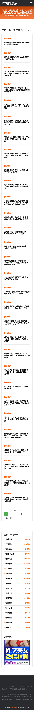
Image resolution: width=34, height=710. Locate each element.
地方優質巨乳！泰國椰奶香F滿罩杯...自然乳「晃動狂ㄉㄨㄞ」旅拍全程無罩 (17, 73)
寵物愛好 (18, 603)
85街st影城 (26, 686)
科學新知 (18, 583)
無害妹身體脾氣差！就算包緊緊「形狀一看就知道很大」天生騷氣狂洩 (16, 155)
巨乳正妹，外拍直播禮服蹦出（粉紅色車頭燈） (15, 247)
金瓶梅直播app (22, 689)
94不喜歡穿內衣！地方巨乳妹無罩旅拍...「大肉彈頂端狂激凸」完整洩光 (17, 483)
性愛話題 (18, 559)
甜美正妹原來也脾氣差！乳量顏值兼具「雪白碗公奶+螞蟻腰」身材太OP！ (16, 122)
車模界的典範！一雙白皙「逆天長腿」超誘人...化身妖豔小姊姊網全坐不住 (17, 90)
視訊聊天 (18, 623)
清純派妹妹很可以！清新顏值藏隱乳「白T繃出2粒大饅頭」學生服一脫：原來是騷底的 (16, 435)
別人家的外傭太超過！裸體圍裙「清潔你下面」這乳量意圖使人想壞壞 (16, 372)
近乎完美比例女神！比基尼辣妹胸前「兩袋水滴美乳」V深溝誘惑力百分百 (16, 403)
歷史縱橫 (18, 578)
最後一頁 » (9, 518)
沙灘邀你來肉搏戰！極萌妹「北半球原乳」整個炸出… (16, 171)
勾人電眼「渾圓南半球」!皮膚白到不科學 (16, 387)
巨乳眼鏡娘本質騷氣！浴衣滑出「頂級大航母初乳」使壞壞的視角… (16, 186)
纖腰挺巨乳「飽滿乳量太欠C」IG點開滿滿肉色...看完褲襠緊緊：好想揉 (17, 355)
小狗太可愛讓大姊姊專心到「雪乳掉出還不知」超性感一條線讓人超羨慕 (16, 499)
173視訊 (19, 686)
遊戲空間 (18, 593)
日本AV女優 (18, 554)
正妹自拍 (18, 549)
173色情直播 (13, 689)
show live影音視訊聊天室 (21, 696)
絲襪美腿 (18, 539)
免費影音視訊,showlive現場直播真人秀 (17, 694)
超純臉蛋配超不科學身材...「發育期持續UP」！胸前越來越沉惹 (17, 307)
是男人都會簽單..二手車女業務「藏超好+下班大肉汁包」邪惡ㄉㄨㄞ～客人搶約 (16, 323)
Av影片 (18, 627)
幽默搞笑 (18, 573)
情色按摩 (12, 686)
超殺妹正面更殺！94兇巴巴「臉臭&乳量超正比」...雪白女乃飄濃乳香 (16, 106)
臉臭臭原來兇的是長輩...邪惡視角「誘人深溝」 (17, 58)
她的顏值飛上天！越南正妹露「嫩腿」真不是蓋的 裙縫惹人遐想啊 (16, 339)
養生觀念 (18, 613)
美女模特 (8, 38)
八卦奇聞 (18, 569)
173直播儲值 (17, 699)
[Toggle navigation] (31, 2)
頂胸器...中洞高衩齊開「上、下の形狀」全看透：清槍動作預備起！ (17, 139)
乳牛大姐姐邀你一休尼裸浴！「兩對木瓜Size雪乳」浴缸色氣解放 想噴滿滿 (16, 262)
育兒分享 (18, 608)
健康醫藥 (18, 618)
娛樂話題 (18, 598)
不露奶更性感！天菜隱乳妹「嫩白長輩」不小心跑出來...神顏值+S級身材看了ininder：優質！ (16, 202)
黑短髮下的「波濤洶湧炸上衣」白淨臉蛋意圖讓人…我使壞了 (16, 233)
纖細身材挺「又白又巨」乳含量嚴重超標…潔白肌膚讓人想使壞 (16, 218)
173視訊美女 (13, 707)
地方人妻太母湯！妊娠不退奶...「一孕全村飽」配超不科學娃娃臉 (16, 419)
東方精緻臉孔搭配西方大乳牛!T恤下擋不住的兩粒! (16, 278)
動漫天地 (18, 588)
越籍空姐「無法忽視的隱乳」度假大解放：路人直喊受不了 (16, 451)
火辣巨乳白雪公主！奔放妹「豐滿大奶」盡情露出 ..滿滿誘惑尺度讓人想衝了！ (16, 466)
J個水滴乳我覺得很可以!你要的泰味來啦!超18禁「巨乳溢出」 (17, 293)
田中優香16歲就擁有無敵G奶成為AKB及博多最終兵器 (17, 43)
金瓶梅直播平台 (27, 699)
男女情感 (18, 564)
